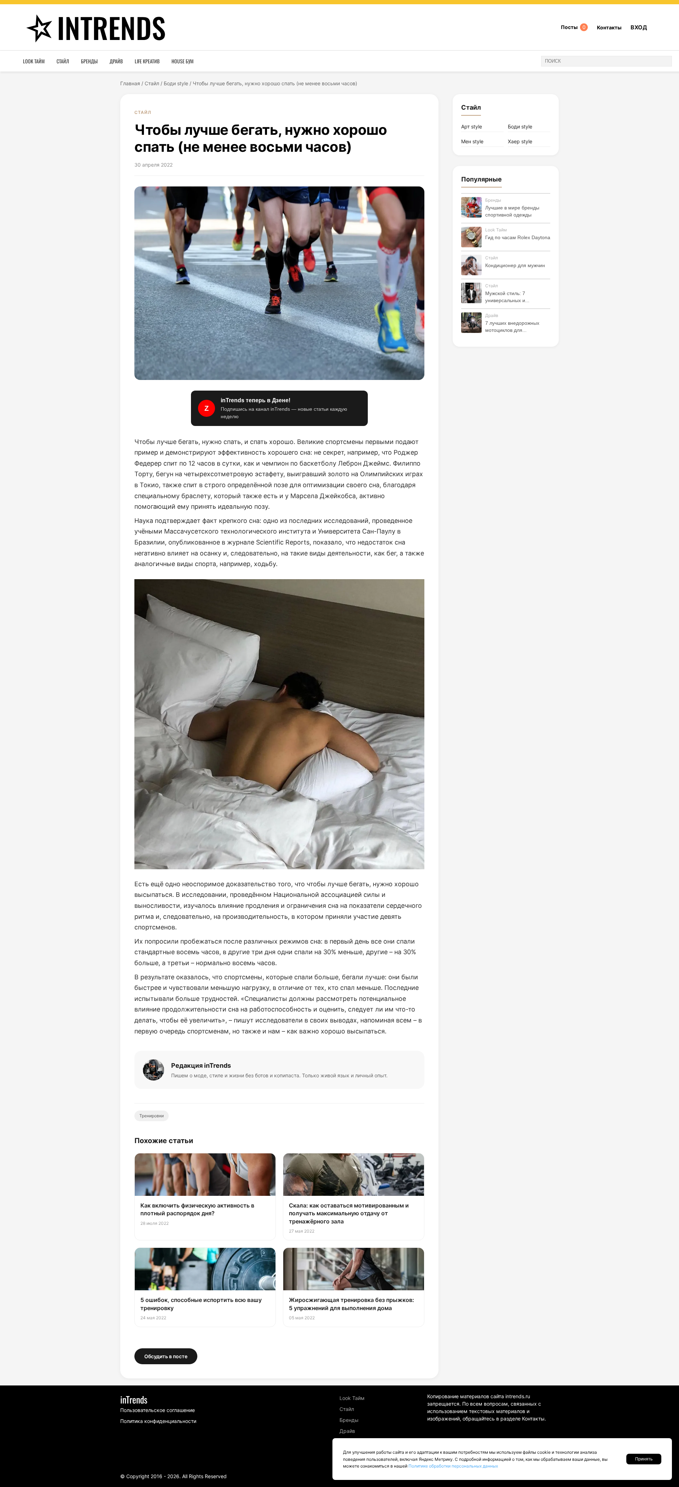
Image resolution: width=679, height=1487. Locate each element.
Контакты (609, 27)
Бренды (89, 61)
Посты (573, 27)
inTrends (111, 27)
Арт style (471, 126)
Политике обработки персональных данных (453, 1466)
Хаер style (520, 141)
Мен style (472, 141)
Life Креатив (147, 61)
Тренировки (151, 1115)
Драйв (116, 61)
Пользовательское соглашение (157, 1410)
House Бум (182, 61)
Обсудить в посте (165, 1356)
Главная (130, 83)
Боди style (176, 83)
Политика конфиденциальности (158, 1421)
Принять (643, 1459)
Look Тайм (34, 61)
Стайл (63, 61)
